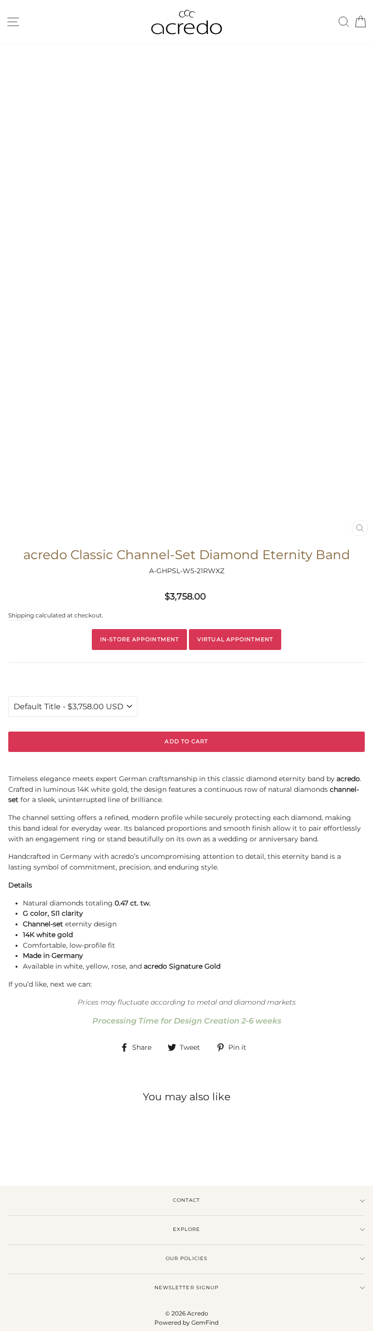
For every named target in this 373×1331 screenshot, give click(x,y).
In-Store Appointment (139, 639)
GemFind (205, 1322)
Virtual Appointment (235, 639)
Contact (186, 1200)
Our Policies (186, 1258)
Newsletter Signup (186, 1287)
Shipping (21, 615)
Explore (186, 1229)
